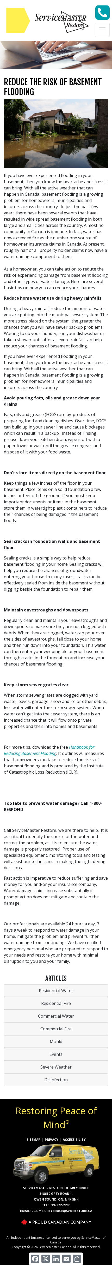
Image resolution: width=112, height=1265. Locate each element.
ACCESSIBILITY (74, 1139)
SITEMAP (33, 1139)
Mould (56, 1041)
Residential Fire (56, 1003)
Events (56, 1054)
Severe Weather (56, 1067)
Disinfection (56, 1080)
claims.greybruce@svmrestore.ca (62, 1211)
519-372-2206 (59, 1205)
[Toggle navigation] (102, 30)
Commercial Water (56, 1016)
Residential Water (56, 990)
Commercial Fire (56, 1029)
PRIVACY (51, 1139)
